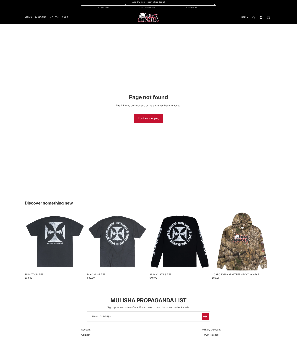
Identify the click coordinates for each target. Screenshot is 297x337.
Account (86, 329)
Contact (85, 334)
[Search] (253, 17)
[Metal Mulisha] (148, 17)
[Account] (261, 17)
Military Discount (211, 329)
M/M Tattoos (211, 334)
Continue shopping (148, 118)
